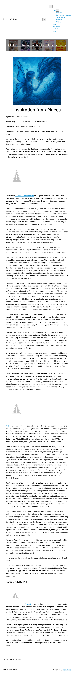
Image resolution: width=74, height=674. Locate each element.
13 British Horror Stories (24, 196)
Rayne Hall (29, 604)
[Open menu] (44, 19)
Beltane (9, 426)
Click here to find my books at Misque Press (37, 45)
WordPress (67, 670)
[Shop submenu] (57, 11)
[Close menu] (51, 6)
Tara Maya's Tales (10, 19)
